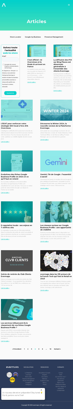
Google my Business (33, 37)
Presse (44, 384)
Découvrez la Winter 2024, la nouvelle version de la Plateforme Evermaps (55, 126)
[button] (41, 390)
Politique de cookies (61, 384)
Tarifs (60, 374)
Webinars (44, 378)
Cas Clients (44, 376)
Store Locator (15, 37)
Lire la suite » (31, 82)
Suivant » (57, 349)
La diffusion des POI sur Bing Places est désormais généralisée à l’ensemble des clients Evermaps (63, 65)
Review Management (28, 380)
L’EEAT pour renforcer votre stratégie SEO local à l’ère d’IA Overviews (14, 126)
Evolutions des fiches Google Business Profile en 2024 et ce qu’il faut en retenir (15, 176)
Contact (61, 373)
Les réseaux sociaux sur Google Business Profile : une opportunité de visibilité (55, 227)
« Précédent (16, 349)
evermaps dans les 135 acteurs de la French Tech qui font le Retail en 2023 (56, 276)
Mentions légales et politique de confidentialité (61, 388)
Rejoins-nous (60, 382)
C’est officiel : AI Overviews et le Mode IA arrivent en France (36, 63)
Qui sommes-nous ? (60, 376)
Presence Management (54, 37)
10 (50, 349)
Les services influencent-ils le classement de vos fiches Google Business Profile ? (16, 325)
